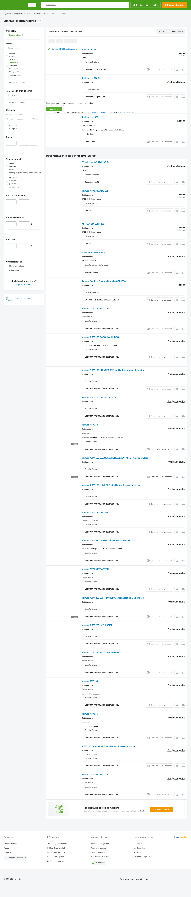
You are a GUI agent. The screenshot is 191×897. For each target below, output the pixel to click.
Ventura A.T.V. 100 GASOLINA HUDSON (101, 337)
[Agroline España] (14, 5)
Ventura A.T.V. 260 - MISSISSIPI (97, 625)
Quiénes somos (10, 843)
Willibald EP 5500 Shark (93, 252)
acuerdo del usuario (126, 112)
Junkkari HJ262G (90, 117)
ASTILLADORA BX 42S (93, 224)
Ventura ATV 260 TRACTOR (95, 774)
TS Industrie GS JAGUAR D (95, 162)
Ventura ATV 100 (90, 681)
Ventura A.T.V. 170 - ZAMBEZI (96, 513)
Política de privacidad (56, 848)
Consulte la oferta (161, 809)
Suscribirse (54, 109)
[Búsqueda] (43, 4)
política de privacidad (100, 112)
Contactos (8, 852)
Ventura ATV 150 (90, 425)
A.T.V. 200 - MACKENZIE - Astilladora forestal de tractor (109, 746)
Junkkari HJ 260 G (91, 78)
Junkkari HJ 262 (89, 49)
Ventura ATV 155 (90, 714)
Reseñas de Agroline (55, 857)
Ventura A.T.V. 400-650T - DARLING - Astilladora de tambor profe (113, 598)
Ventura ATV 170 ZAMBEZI (95, 191)
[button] (176, 69)
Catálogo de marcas (55, 861)
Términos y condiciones (57, 843)
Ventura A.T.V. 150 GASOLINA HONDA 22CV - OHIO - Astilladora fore (115, 458)
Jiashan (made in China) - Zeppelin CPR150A (104, 281)
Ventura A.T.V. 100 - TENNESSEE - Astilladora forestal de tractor (113, 370)
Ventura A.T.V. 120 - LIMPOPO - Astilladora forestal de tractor (111, 485)
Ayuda (6, 848)
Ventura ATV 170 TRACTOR (95, 308)
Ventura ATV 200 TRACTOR (95, 569)
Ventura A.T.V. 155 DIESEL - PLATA (99, 397)
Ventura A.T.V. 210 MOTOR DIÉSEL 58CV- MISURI (106, 541)
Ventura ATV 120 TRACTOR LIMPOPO (100, 652)
